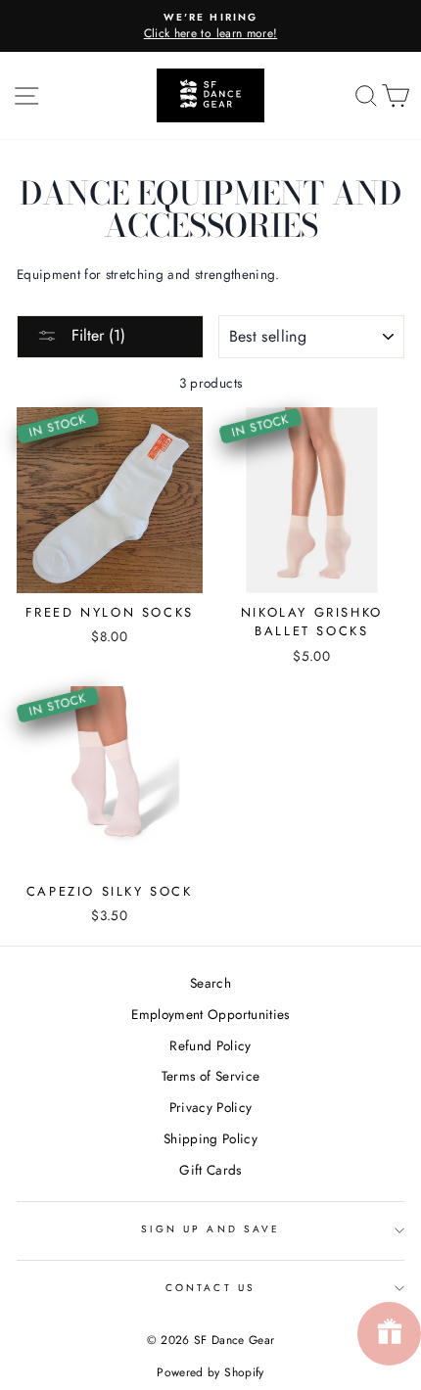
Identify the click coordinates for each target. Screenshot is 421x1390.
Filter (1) (96, 335)
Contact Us (210, 1287)
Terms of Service (210, 1076)
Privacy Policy (211, 1107)
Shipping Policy (210, 1138)
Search (210, 983)
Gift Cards (210, 1170)
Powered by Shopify (210, 1372)
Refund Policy (210, 1045)
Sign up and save (210, 1229)
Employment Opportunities (210, 1014)
